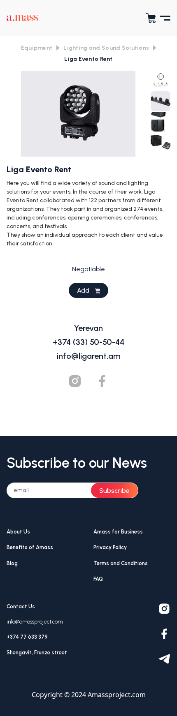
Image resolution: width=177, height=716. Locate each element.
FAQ (98, 579)
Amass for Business (118, 532)
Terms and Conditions (120, 563)
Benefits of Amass (30, 547)
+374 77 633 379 (27, 637)
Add (83, 290)
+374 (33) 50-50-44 (88, 342)
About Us (18, 532)
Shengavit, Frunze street (37, 652)
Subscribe (114, 490)
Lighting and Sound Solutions (106, 47)
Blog (12, 563)
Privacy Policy (110, 547)
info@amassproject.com (35, 622)
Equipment (37, 47)
